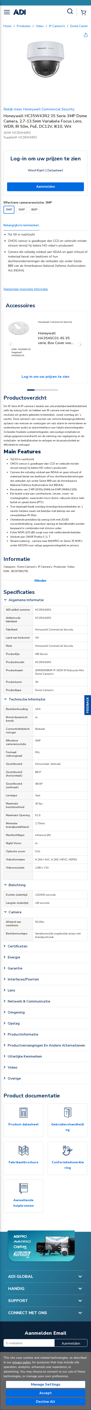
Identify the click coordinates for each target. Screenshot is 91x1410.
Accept (45, 1393)
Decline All (45, 1401)
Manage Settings (45, 1384)
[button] (87, 705)
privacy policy (21, 1362)
